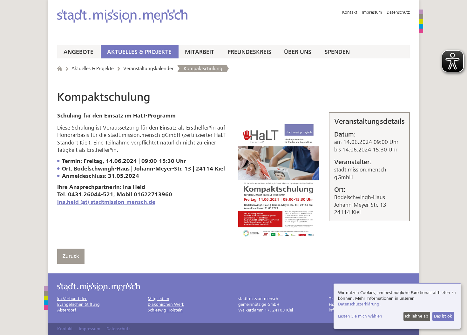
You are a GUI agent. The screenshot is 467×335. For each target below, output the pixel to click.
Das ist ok (443, 316)
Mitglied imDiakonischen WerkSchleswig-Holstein (166, 304)
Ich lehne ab (416, 316)
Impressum (372, 12)
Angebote (78, 52)
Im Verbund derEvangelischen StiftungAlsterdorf (78, 304)
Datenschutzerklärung (358, 304)
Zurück (71, 256)
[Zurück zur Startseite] (59, 68)
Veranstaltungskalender (148, 68)
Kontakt (349, 12)
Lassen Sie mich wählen (360, 316)
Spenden (337, 52)
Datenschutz (398, 12)
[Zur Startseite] (122, 16)
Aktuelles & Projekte (139, 52)
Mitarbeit (199, 52)
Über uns (297, 52)
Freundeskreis (249, 52)
